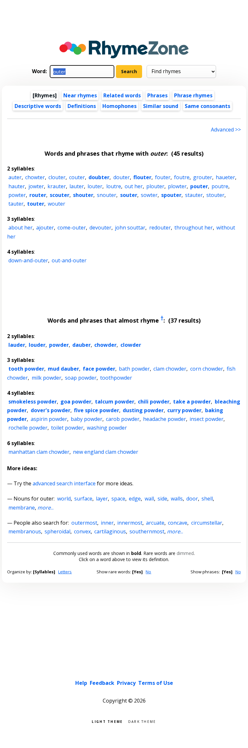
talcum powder (114, 401)
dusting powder (143, 410)
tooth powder (26, 368)
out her (134, 186)
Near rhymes (80, 95)
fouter (162, 177)
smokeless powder (32, 401)
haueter (225, 177)
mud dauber (63, 368)
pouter (199, 186)
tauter (16, 203)
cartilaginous (110, 531)
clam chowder (169, 368)
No (148, 572)
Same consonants (207, 106)
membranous (24, 531)
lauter (76, 186)
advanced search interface (64, 483)
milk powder (46, 377)
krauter (56, 186)
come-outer (71, 227)
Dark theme (142, 721)
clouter (57, 177)
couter (77, 177)
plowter (177, 186)
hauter (16, 186)
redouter (160, 227)
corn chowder (206, 368)
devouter (100, 227)
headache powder (164, 419)
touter (35, 203)
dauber (81, 344)
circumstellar (206, 522)
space (118, 498)
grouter (202, 177)
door (192, 498)
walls (177, 498)
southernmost (146, 531)
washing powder (107, 427)
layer (102, 498)
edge (135, 498)
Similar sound (160, 106)
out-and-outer (69, 260)
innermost (129, 522)
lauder (16, 344)
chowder (105, 344)
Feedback (102, 682)
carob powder (123, 419)
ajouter (45, 227)
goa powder (75, 401)
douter (121, 177)
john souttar (130, 227)
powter (17, 195)
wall (149, 498)
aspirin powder (49, 419)
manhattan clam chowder (38, 451)
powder (59, 344)
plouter (155, 186)
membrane (21, 507)
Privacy (126, 682)
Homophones (119, 106)
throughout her (193, 227)
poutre (220, 186)
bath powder (134, 368)
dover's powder (50, 410)
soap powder (81, 377)
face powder (99, 368)
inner (107, 522)
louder (37, 344)
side (162, 498)
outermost (84, 522)
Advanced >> (226, 129)
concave (177, 522)
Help (81, 682)
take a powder (192, 401)
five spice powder (96, 410)
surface (83, 498)
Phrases (157, 95)
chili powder (154, 401)
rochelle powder (27, 427)
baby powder (86, 419)
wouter (56, 203)
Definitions (81, 106)
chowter (35, 177)
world (64, 498)
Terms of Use (155, 682)
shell (207, 498)
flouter (142, 177)
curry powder (184, 410)
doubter (98, 177)
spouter (171, 195)
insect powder (206, 419)
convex (82, 531)
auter (15, 177)
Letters (65, 572)
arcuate (155, 522)
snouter (106, 195)
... (45, 507)
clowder (130, 344)
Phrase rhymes (193, 95)
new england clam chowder (105, 451)
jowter (36, 186)
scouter (59, 195)
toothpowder (116, 377)
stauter (194, 195)
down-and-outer (28, 260)
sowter (149, 195)
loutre (113, 186)
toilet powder (67, 427)
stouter (215, 195)
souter (128, 195)
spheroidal (57, 531)
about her (20, 227)
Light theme (107, 721)
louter (95, 186)
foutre (182, 177)
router (37, 195)
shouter (83, 195)
